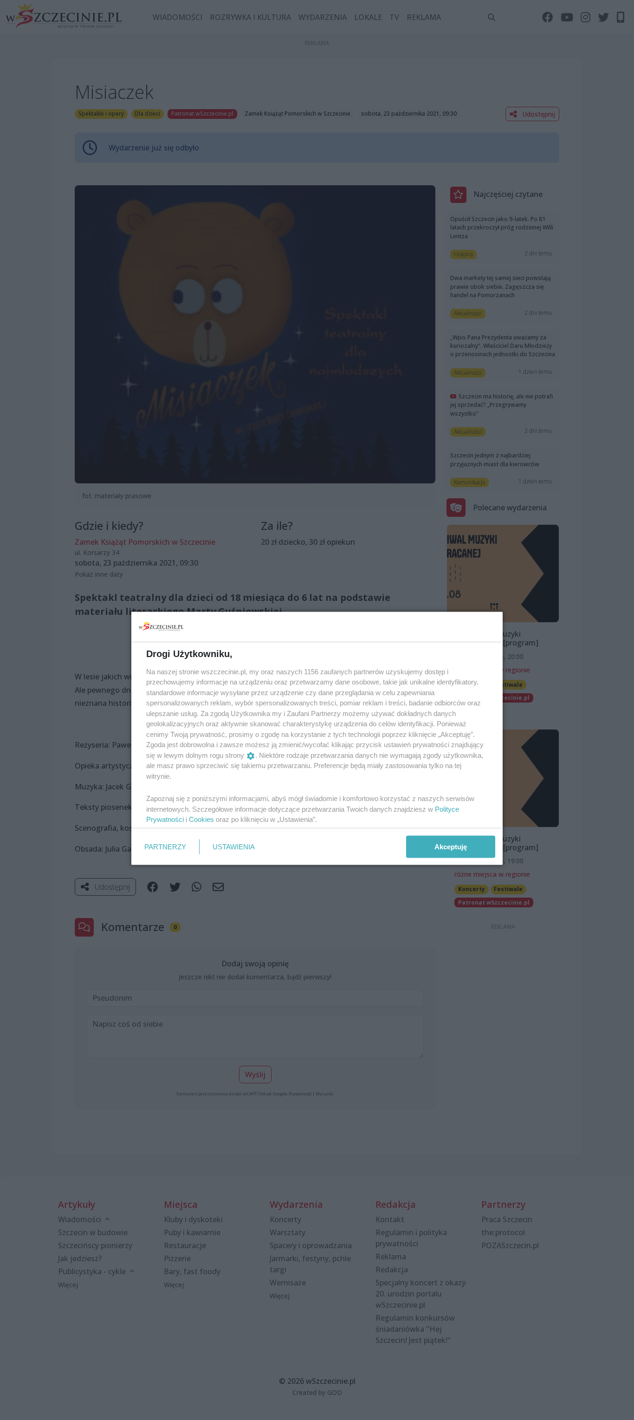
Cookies (201, 819)
